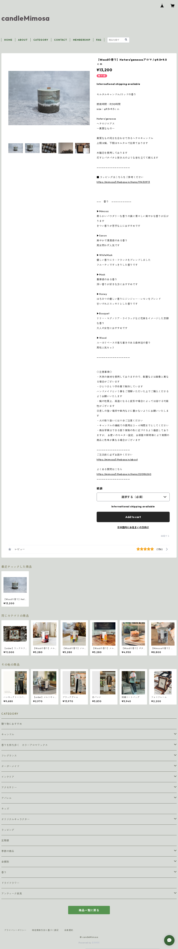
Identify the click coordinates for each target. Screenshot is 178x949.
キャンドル (7, 734)
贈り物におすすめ (11, 723)
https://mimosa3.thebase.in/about (117, 459)
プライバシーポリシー (15, 930)
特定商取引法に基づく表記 (45, 930)
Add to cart (133, 517)
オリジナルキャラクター (15, 819)
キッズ (5, 808)
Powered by (85, 942)
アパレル (6, 798)
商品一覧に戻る (89, 910)
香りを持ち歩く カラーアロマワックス (24, 745)
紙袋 (100, 488)
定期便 (5, 840)
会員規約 (68, 930)
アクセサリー (9, 787)
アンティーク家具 (11, 893)
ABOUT (22, 39)
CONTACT (60, 39)
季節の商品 (7, 851)
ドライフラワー (10, 882)
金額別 (5, 861)
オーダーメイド (10, 766)
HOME (8, 39)
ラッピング (7, 829)
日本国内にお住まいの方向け (133, 527)
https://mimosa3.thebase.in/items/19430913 (123, 182)
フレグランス (9, 755)
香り (4, 872)
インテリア (7, 776)
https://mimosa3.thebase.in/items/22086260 (124, 474)
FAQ (98, 39)
